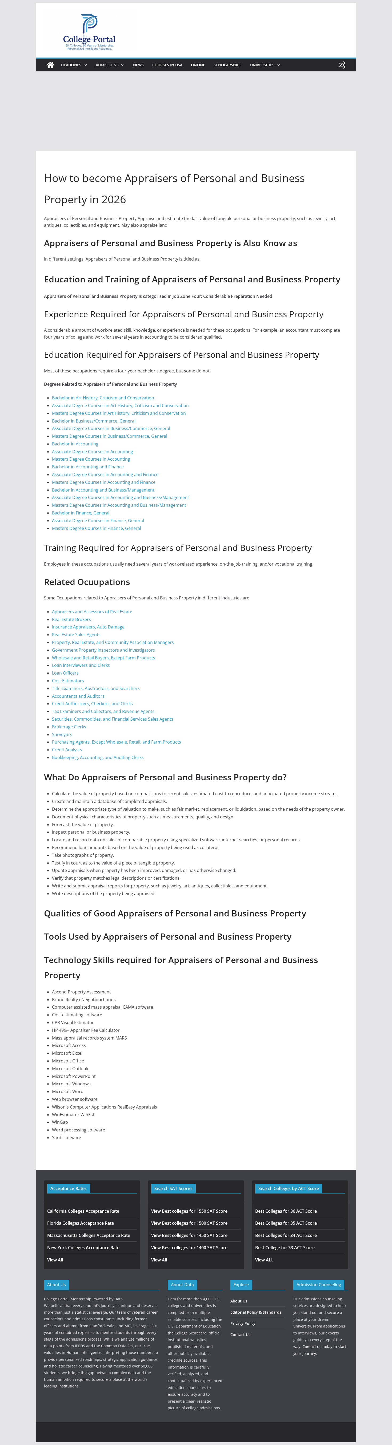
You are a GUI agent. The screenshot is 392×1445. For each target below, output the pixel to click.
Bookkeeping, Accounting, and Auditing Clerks (98, 757)
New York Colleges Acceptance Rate (83, 1248)
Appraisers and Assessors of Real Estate (92, 612)
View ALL (264, 1260)
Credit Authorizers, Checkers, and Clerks (92, 704)
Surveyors (62, 734)
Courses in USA (167, 64)
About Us (238, 1301)
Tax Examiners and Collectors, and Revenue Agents (103, 711)
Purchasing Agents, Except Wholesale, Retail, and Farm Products (116, 742)
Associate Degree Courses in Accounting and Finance (105, 474)
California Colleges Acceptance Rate (83, 1211)
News (138, 64)
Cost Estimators (68, 681)
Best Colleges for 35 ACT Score (286, 1223)
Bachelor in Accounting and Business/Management (103, 490)
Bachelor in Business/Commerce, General (93, 421)
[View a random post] (341, 65)
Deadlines (71, 64)
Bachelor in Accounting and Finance (88, 467)
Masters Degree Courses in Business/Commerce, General (109, 436)
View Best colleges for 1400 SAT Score (189, 1248)
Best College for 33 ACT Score (285, 1248)
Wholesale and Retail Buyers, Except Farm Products (103, 658)
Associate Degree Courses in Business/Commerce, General (111, 428)
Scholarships (228, 64)
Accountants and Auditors (78, 696)
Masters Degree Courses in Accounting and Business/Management (119, 505)
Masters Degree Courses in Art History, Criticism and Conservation (119, 413)
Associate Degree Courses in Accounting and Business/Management (120, 497)
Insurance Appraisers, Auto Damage (88, 627)
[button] (84, 65)
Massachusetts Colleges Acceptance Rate (88, 1235)
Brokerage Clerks (69, 727)
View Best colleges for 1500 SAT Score (189, 1223)
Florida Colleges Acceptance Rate (80, 1223)
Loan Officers (65, 673)
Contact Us (240, 1334)
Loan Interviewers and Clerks (81, 665)
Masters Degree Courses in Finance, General (96, 528)
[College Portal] (50, 65)
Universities (262, 64)
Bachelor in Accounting (75, 444)
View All (55, 1260)
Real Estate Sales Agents (76, 635)
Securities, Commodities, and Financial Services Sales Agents (112, 719)
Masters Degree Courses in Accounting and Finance (103, 482)
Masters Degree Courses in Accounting (91, 459)
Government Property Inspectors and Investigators (103, 650)
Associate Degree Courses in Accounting (92, 451)
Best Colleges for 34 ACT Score (286, 1235)
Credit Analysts (67, 750)
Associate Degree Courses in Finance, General (98, 520)
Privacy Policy (242, 1323)
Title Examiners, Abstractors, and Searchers (96, 688)
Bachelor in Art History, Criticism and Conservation (103, 398)
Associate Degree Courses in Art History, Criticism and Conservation (120, 405)
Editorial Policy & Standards (255, 1312)
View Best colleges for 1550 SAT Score (189, 1211)
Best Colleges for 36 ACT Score (286, 1211)
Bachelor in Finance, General (80, 513)
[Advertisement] (196, 111)
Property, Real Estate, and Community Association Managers (113, 642)
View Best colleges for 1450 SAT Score (189, 1235)
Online (198, 64)
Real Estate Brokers (71, 619)
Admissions (107, 64)
